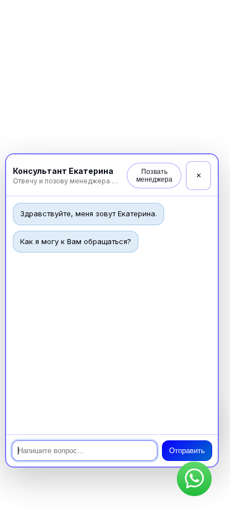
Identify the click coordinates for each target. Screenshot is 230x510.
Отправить (187, 450)
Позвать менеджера (154, 175)
